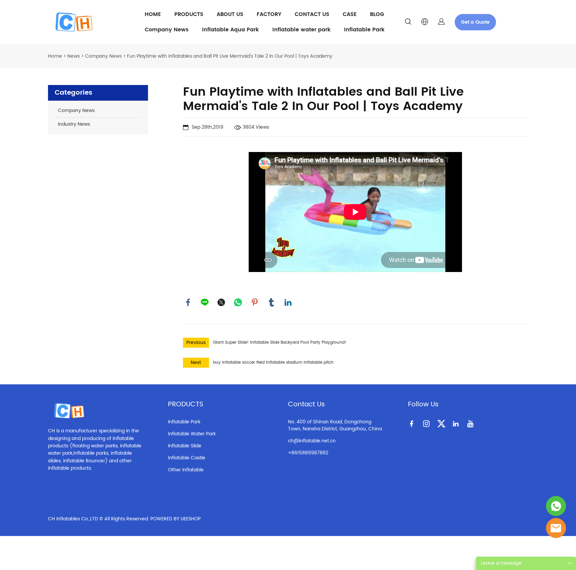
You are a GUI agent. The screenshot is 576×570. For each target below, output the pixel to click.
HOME (153, 14)
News (73, 56)
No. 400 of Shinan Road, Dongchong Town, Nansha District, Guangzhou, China (335, 425)
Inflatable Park (364, 29)
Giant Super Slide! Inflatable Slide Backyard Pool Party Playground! (279, 342)
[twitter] (442, 423)
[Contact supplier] (556, 528)
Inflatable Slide (184, 446)
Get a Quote (475, 22)
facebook (188, 302)
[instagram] (428, 423)
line (205, 302)
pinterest (255, 302)
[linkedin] (457, 423)
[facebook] (413, 423)
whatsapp (238, 302)
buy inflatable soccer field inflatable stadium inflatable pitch (273, 362)
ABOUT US (230, 14)
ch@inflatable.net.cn (312, 441)
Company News (167, 29)
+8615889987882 (308, 453)
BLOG (377, 14)
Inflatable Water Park (192, 434)
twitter (221, 302)
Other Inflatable (186, 470)
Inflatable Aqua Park (230, 29)
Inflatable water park (301, 29)
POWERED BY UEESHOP (175, 519)
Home (55, 56)
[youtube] (472, 423)
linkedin (288, 302)
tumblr (271, 302)
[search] (408, 23)
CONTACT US (312, 14)
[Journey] (556, 506)
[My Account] (441, 22)
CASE (350, 14)
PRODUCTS (188, 14)
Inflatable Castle (186, 458)
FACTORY (269, 14)
